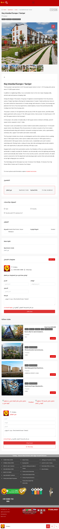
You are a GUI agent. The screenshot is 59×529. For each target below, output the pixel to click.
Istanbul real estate (31, 171)
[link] (12, 333)
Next (32, 402)
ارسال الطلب (29, 311)
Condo (16, 10)
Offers (42, 329)
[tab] (53, 26)
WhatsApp (29, 270)
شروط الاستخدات (8, 307)
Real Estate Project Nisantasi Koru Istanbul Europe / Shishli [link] (41, 386)
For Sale (3, 19)
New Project (37, 329)
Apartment (10, 10)
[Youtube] (38, 510)
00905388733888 (18, 270)
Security (34, 209)
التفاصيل (53, 338)
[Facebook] (41, 510)
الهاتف (32, 281)
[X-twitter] (44, 510)
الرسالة (6, 295)
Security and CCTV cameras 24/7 (14, 213)
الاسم (5, 281)
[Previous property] (15, 402)
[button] (33, 2)
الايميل (6, 288)
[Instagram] (41, 512)
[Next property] (45, 402)
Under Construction (16, 19)
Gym (7, 209)
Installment (9, 19)
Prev (30, 402)
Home (4, 10)
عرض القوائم (51, 259)
